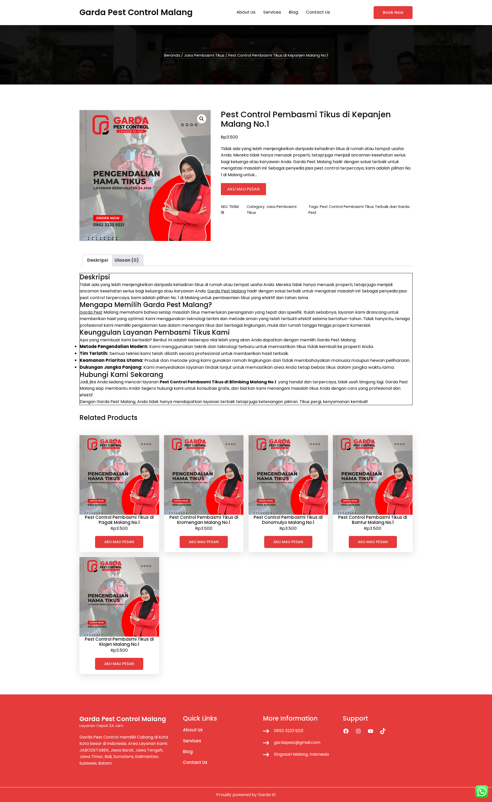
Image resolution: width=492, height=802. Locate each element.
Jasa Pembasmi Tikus (204, 55)
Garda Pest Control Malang (136, 12)
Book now (393, 12)
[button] (201, 118)
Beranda (172, 55)
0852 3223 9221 (288, 731)
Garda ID (267, 795)
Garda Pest (91, 312)
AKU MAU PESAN (243, 189)
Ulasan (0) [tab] (127, 260)
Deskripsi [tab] (97, 260)
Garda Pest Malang (226, 291)
